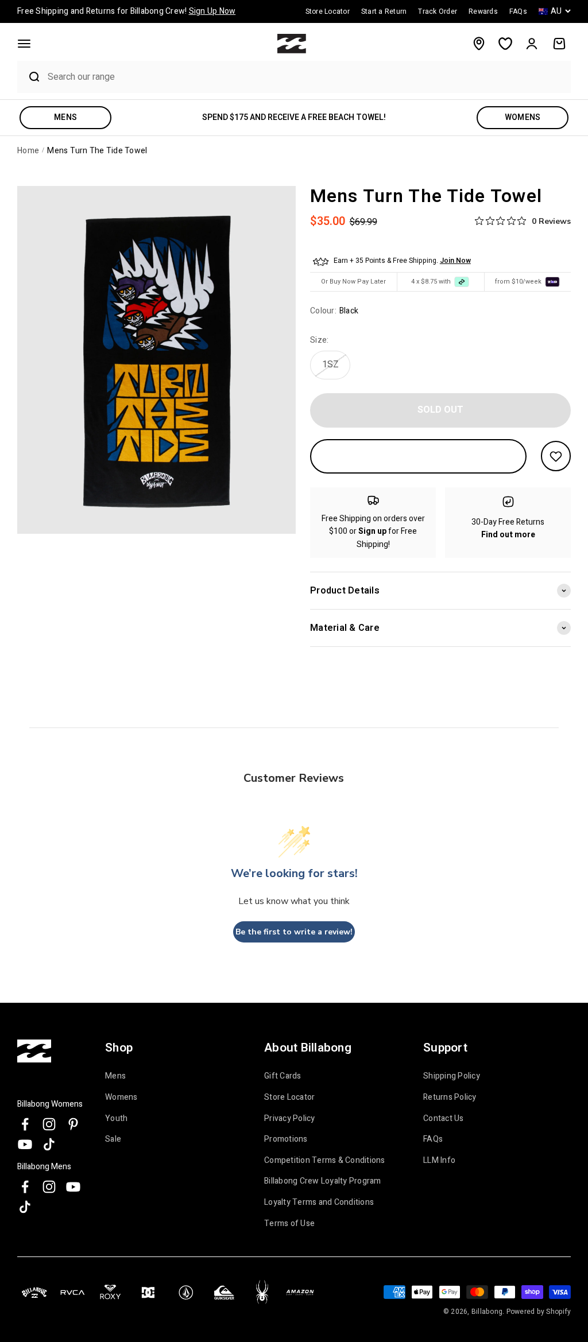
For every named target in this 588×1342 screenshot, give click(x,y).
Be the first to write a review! (294, 931)
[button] (24, 43)
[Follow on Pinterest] (73, 1124)
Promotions (286, 1139)
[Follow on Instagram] (49, 1124)
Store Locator (289, 1097)
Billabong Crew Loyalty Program (322, 1181)
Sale (113, 1139)
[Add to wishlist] (556, 456)
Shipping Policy (451, 1076)
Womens (121, 1097)
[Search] (29, 77)
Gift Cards (282, 1076)
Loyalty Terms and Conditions (319, 1202)
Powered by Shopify (538, 1311)
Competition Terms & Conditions (324, 1160)
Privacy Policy (289, 1118)
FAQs (433, 1139)
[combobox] (306, 77)
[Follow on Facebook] (25, 1124)
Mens (115, 1076)
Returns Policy (450, 1097)
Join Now (455, 260)
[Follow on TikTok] (49, 1144)
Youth (116, 1118)
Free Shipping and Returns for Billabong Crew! (126, 11)
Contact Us (443, 1118)
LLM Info (439, 1160)
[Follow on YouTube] (25, 1144)
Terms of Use (289, 1223)
